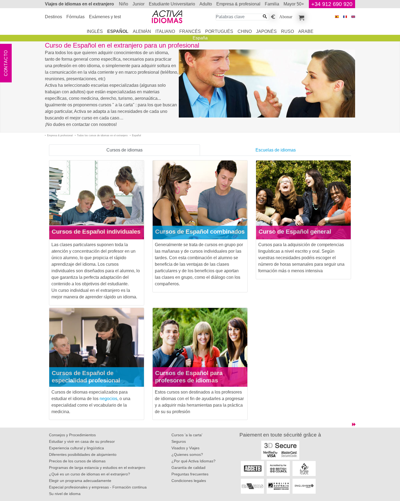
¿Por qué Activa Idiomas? (193, 461)
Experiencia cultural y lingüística (76, 448)
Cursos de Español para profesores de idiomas (189, 377)
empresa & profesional (238, 4)
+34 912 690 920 (331, 4)
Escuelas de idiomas (276, 150)
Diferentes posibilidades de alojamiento (82, 454)
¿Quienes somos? (187, 454)
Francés (190, 31)
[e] (353, 17)
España (200, 38)
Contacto (6, 63)
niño (123, 4)
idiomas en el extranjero (79, 4)
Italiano (165, 31)
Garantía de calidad (188, 467)
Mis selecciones (301, 17)
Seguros (178, 441)
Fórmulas (75, 16)
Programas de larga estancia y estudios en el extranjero (97, 467)
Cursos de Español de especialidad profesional (86, 377)
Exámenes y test (105, 16)
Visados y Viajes (185, 448)
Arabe (305, 31)
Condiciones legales (188, 480)
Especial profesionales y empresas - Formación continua (98, 487)
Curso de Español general (295, 231)
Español (117, 31)
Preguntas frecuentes (189, 474)
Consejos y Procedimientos (72, 435)
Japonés (266, 31)
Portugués (219, 31)
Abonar (285, 16)
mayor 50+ (294, 4)
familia (272, 4)
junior (138, 4)
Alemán (142, 31)
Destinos (53, 16)
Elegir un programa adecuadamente (80, 480)
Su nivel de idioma (65, 493)
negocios (108, 398)
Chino (245, 31)
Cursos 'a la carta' (186, 435)
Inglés (95, 31)
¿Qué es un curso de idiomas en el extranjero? (89, 474)
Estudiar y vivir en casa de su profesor (82, 441)
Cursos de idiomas (124, 150)
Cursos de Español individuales (96, 231)
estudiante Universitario (172, 4)
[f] (345, 17)
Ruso (287, 31)
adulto (205, 4)
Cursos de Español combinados (200, 231)
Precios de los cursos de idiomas (77, 461)
